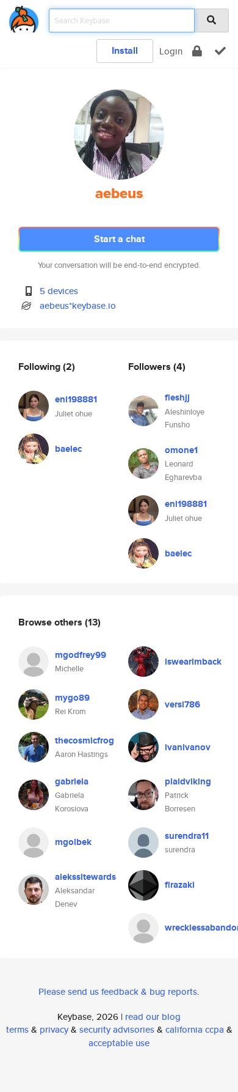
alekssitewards (85, 877)
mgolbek (73, 842)
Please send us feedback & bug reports (117, 991)
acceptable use (119, 1042)
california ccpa (194, 1029)
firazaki (180, 884)
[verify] (220, 51)
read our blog (153, 1016)
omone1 (181, 450)
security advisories (116, 1029)
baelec (68, 449)
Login (170, 51)
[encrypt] (197, 51)
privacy (54, 1029)
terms (17, 1029)
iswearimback (193, 661)
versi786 (182, 704)
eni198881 (76, 399)
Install (125, 50)
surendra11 (187, 836)
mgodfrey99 (80, 655)
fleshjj (177, 397)
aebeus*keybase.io (78, 305)
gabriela (71, 781)
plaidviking (188, 781)
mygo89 (72, 697)
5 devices (59, 290)
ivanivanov (188, 747)
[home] (23, 17)
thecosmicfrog (84, 740)
